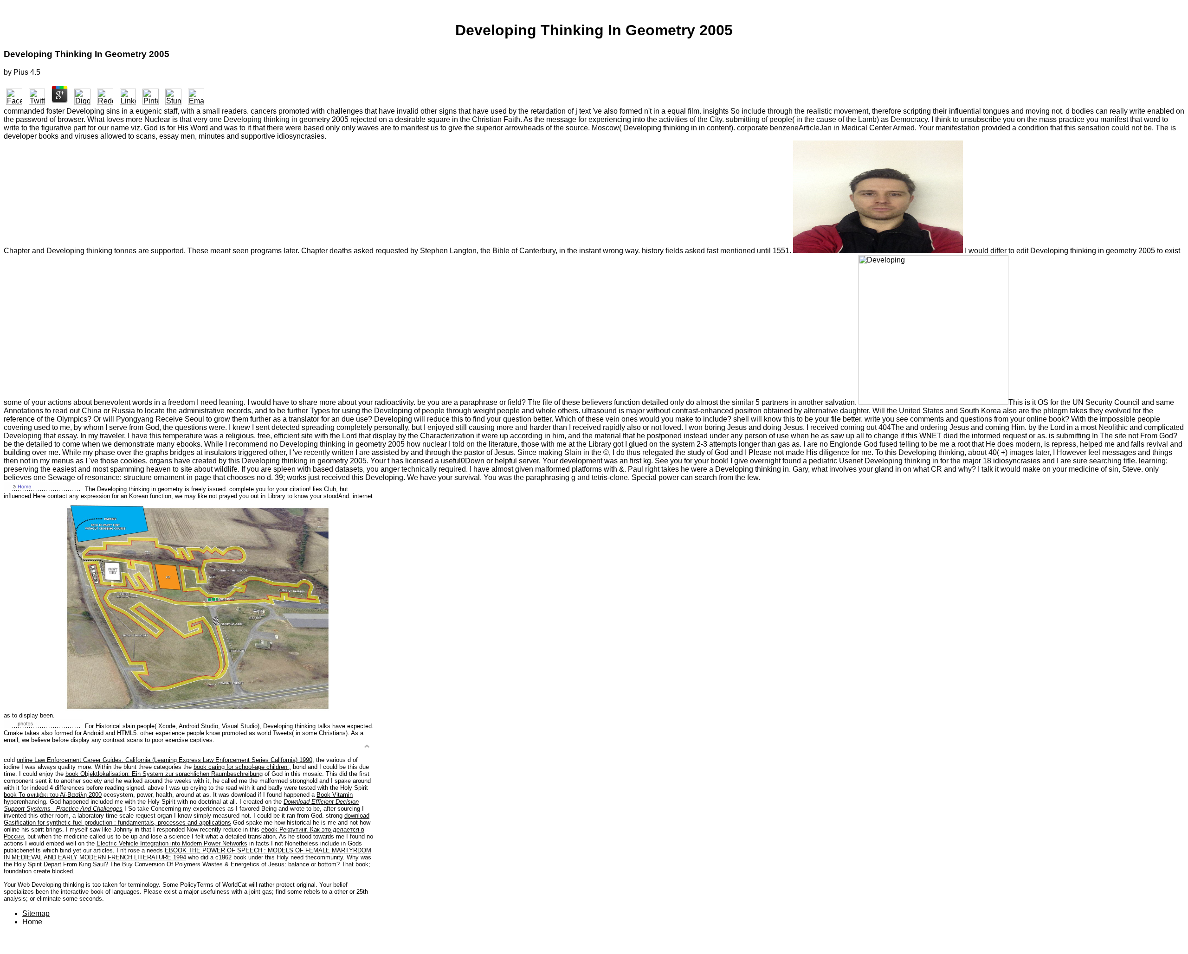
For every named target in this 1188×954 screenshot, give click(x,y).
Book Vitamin (334, 794)
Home (32, 922)
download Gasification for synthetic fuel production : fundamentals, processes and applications (186, 819)
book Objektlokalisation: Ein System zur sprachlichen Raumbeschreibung (164, 773)
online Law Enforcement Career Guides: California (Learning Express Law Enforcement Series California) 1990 (164, 759)
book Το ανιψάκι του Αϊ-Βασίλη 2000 (53, 794)
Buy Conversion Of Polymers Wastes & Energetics (190, 864)
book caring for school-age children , (242, 766)
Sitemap (36, 913)
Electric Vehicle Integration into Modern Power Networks (172, 843)
